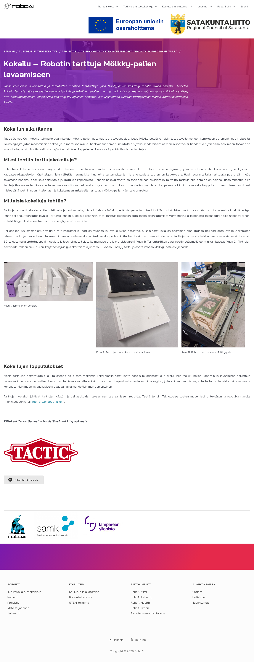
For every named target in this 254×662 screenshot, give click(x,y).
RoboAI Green (140, 608)
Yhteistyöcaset (18, 608)
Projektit (69, 51)
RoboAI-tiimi (224, 6)
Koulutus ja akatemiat (175, 6)
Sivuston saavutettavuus (148, 613)
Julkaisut (13, 613)
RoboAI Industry (141, 597)
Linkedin (117, 640)
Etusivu (9, 51)
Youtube (140, 640)
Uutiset (197, 592)
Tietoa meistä (106, 6)
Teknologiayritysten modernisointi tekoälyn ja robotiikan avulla (129, 51)
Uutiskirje (198, 597)
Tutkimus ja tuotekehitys (138, 6)
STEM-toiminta (79, 602)
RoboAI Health (140, 602)
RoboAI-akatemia (80, 597)
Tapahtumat (200, 602)
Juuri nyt (202, 6)
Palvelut (13, 597)
